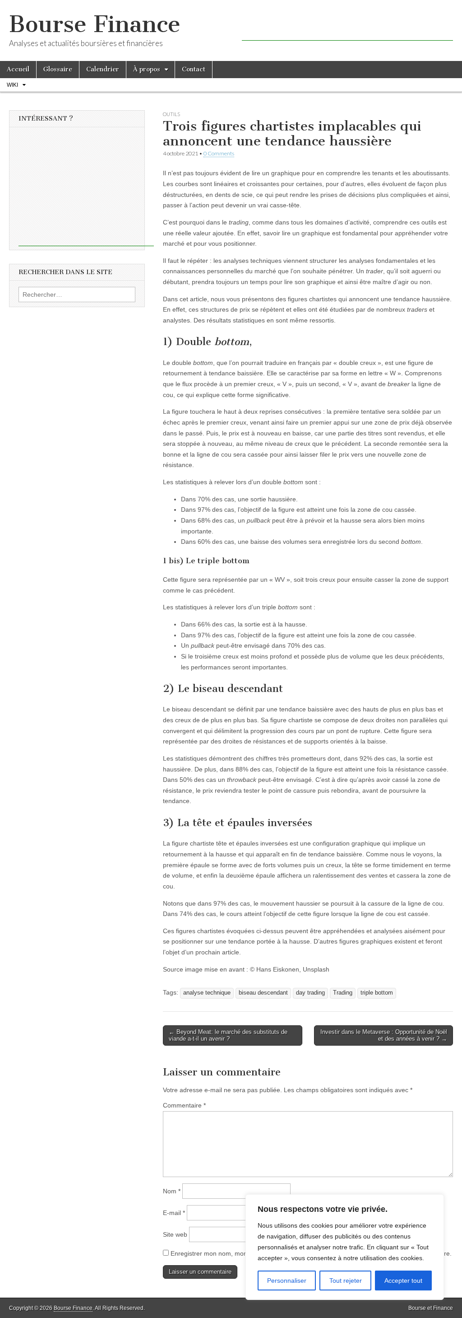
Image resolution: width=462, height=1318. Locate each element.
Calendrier (102, 69)
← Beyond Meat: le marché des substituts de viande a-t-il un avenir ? (228, 1035)
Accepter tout (403, 1280)
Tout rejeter (345, 1280)
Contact (193, 69)
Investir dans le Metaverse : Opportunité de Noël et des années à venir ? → (383, 1035)
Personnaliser (286, 1280)
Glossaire (57, 69)
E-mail (174, 1212)
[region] (344, 1247)
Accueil (18, 69)
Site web (175, 1234)
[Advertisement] (347, 27)
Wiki (12, 85)
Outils (171, 114)
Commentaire (184, 1105)
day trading (310, 993)
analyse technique (207, 993)
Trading (342, 993)
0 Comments (218, 153)
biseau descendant (263, 993)
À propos (146, 69)
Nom (171, 1191)
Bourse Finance (94, 24)
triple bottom (376, 993)
